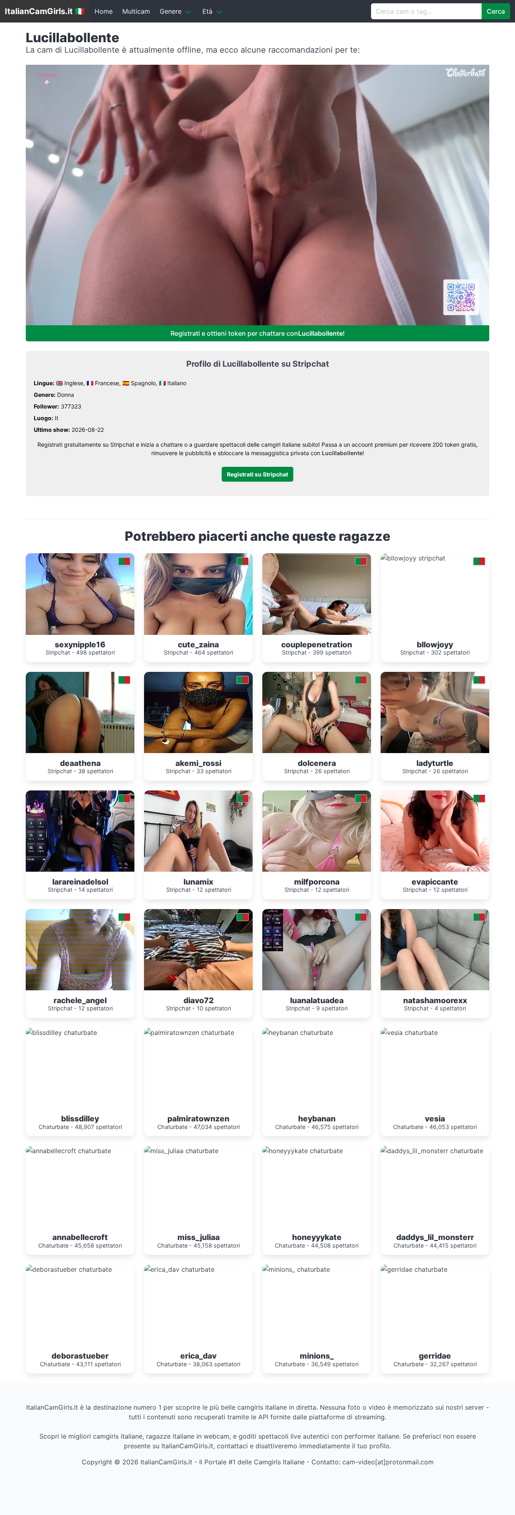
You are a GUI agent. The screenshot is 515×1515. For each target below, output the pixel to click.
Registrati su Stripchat (257, 474)
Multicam (136, 11)
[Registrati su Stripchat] (257, 461)
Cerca (496, 11)
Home (104, 11)
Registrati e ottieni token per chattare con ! (258, 333)
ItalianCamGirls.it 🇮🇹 (45, 11)
